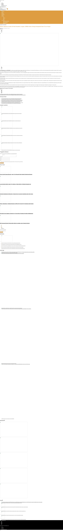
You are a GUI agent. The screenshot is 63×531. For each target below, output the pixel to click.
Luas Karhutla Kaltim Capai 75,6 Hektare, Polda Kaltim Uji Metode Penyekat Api (11, 120)
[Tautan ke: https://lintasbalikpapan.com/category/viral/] (2, 500)
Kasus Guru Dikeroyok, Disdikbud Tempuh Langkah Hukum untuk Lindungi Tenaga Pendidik (12, 247)
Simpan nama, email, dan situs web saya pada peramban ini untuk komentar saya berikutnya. (12, 161)
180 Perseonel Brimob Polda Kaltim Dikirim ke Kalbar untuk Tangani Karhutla (15, 223)
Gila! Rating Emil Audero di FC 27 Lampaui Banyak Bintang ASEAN (9, 252)
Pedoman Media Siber (4, 529)
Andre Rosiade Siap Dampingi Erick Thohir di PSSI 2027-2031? (8, 363)
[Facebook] (1, 90)
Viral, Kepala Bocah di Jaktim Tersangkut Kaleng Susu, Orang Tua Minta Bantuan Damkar (12, 515)
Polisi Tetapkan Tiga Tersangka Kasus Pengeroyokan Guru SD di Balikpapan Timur (11, 244)
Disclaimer (2, 528)
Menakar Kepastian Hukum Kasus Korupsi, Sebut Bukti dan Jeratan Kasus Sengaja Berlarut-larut (13, 248)
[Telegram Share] (1, 31)
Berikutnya (2, 228)
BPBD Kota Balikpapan (5, 88)
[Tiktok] (1, 524)
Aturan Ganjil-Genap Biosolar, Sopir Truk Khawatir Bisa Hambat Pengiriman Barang (11, 98)
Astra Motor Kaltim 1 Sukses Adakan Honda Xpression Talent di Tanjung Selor (11, 94)
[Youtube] (1, 92)
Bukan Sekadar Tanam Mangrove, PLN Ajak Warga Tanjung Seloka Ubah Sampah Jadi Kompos (11, 452)
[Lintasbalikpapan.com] (3, 6)
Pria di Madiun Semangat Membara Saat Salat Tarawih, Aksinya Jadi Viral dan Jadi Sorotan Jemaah (13, 519)
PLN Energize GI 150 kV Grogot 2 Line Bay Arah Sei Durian (7, 498)
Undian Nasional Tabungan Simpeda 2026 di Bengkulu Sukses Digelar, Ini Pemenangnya (10, 467)
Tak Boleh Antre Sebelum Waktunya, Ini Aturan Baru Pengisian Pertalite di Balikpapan (11, 101)
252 (1, 227)
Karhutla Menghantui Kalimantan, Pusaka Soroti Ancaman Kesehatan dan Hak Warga (16, 193)
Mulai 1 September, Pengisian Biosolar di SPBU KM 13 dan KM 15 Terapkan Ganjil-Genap (11, 100)
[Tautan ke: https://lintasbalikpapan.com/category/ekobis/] (4, 420)
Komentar (1, 156)
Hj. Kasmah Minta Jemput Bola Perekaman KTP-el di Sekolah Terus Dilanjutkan (10, 103)
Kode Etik (2, 527)
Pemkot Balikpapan (10, 88)
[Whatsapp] (1, 32)
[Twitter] (1, 522)
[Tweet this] (1, 30)
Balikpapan (1, 88)
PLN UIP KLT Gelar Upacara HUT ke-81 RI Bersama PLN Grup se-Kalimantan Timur (10, 483)
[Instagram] (1, 91)
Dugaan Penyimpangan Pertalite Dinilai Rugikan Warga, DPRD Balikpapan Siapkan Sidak (12, 102)
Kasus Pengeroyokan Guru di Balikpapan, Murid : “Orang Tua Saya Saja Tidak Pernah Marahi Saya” (13, 245)
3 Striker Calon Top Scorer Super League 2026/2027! (7, 418)
